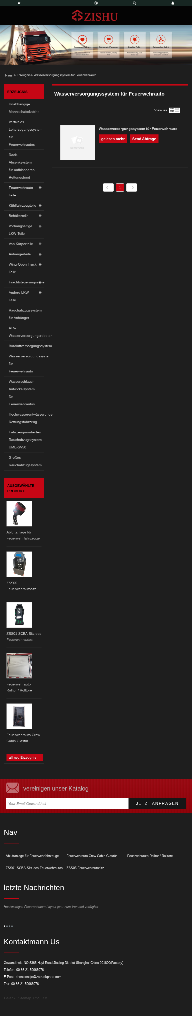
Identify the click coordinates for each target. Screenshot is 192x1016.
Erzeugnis (23, 75)
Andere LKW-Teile (19, 296)
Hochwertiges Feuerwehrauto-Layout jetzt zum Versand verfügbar (51, 907)
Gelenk (9, 998)
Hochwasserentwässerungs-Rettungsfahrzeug (26, 418)
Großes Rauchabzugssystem (25, 461)
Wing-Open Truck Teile (22, 268)
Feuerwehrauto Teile (21, 191)
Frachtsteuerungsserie (26, 282)
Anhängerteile (20, 254)
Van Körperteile (21, 244)
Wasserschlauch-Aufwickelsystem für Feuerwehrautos (22, 392)
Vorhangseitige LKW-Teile (20, 230)
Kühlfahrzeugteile (22, 205)
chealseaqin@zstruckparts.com (39, 977)
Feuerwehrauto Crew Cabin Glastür (91, 856)
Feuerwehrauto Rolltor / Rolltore (150, 856)
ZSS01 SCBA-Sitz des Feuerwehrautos (34, 868)
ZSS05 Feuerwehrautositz (85, 868)
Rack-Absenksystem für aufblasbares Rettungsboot (21, 166)
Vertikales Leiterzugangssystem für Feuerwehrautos (25, 133)
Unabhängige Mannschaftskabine (24, 108)
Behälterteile (18, 216)
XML (46, 998)
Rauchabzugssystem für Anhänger (25, 314)
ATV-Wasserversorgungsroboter (26, 332)
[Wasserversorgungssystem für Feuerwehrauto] (77, 143)
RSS (36, 998)
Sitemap (24, 998)
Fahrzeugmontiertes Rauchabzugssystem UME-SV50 (25, 439)
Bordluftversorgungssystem (26, 346)
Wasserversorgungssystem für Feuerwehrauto (26, 363)
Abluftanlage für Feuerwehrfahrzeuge (32, 856)
